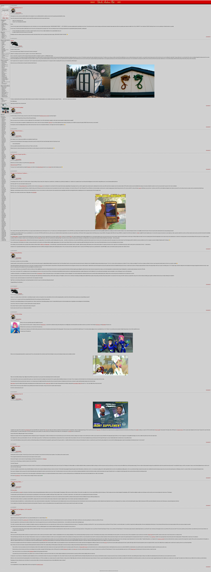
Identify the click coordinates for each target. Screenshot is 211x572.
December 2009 (4, 189)
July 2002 (3, 237)
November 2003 (4, 234)
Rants (2, 27)
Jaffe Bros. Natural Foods (5, 92)
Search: (2, 5)
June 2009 (3, 193)
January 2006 (3, 222)
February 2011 (3, 179)
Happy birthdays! (15, 288)
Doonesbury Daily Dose (5, 64)
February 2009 (3, 196)
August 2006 (3, 217)
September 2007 (4, 208)
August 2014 (3, 150)
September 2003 (4, 235)
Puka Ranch (3, 94)
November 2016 (4, 132)
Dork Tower (3, 65)
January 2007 (3, 214)
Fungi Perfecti (3, 89)
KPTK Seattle (3, 48)
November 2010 (4, 181)
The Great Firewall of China (5, 54)
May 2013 (3, 160)
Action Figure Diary (4, 61)
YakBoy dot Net (4, 38)
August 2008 (3, 200)
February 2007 (3, 213)
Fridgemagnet (3, 34)
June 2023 (3, 118)
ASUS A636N (34, 192)
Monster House (133, 549)
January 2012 (3, 171)
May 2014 (3, 152)
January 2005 (3, 231)
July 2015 (3, 143)
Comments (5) (208, 566)
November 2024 (4, 117)
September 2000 (4, 240)
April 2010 (3, 186)
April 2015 (3, 145)
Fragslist (3, 21)
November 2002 (4, 236)
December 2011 (4, 172)
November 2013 (4, 156)
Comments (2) (208, 150)
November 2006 (4, 215)
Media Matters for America (5, 49)
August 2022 (3, 120)
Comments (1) (208, 105)
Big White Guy (3, 33)
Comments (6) (208, 310)
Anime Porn (50, 122)
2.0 (3, 99)
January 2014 (3, 155)
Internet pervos (43, 324)
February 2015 (3, 146)
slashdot (3, 51)
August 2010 (3, 183)
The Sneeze (3, 80)
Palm (60, 236)
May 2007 (3, 211)
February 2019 (3, 126)
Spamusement (3, 74)
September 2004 (4, 233)
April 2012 (3, 169)
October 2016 (3, 133)
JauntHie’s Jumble (4, 35)
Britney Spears (13, 383)
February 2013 (3, 162)
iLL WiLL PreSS (4, 70)
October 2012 (3, 165)
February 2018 (3, 128)
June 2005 (3, 227)
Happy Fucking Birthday (16, 252)
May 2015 (3, 144)
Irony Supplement (4, 23)
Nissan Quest (150, 534)
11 (5, 13)
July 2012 (3, 167)
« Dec (3, 18)
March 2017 (3, 130)
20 (7, 14)
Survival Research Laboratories (4, 75)
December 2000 (4, 239)
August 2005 (3, 226)
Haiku (2, 22)
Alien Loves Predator (4, 62)
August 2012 (3, 166)
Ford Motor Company (39, 564)
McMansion (65, 549)
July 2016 (3, 134)
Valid (3, 101)
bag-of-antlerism (75, 383)
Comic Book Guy (17, 475)
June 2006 (3, 219)
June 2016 (3, 135)
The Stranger (3, 57)
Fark (2, 45)
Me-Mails (3, 25)
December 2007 (4, 206)
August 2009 (3, 192)
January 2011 (3, 180)
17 (4, 14)
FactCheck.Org (4, 44)
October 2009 (3, 190)
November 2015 (4, 140)
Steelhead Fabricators (4, 96)
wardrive (140, 188)
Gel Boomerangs (4, 90)
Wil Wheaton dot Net (4, 36)
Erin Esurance (98, 324)
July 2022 (3, 121)
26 (6, 15)
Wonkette (3, 37)
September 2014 (4, 149)
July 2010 (3, 184)
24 (4, 15)
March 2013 (3, 161)
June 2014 (3, 151)
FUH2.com (3, 68)
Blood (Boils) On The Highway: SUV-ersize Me (21, 509)
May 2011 (3, 177)
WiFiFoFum (42, 244)
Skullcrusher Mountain (14, 164)
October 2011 (3, 173)
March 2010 (3, 187)
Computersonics (4, 88)
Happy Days (98, 429)
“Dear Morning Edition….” (17, 481)
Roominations (16, 160)
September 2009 (4, 191)
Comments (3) (208, 36)
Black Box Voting (4, 41)
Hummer (105, 542)
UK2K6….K (3, 30)
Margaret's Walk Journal (5, 24)
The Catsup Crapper (4, 76)
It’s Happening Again (15, 446)
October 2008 (3, 199)
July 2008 (3, 201)
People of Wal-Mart (4, 73)
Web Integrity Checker (5, 58)
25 (5, 15)
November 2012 (4, 164)
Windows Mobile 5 (15, 236)
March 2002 (3, 238)
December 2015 (4, 139)
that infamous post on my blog (44, 115)
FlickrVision (3, 67)
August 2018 (3, 127)
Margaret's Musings (17, 294)
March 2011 (3, 178)
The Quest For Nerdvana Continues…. (19, 173)
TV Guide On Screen (180, 429)
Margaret (20, 45)
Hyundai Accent (31, 551)
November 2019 (4, 123)
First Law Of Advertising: (16, 314)
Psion (71, 236)
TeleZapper (44, 458)
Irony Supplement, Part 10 (17, 394)
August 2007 (3, 209)
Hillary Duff (80, 383)
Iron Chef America (27, 429)
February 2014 (3, 154)
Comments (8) (208, 284)
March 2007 (3, 212)
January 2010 (3, 188)
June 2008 (3, 202)
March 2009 (3, 195)
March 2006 (3, 221)
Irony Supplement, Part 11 (17, 7)
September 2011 (4, 174)
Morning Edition (14, 490)
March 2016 (3, 137)
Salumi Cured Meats (4, 95)
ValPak (137, 429)
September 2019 (4, 124)
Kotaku (2, 47)
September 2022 (4, 119)
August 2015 (3, 142)
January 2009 (3, 197)
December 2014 (4, 148)
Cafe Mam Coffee (4, 87)
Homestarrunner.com (4, 69)
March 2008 (3, 204)
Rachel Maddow (4, 50)
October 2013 (3, 157)
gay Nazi (70, 431)
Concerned (3, 63)
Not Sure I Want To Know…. (17, 130)
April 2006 (3, 220)
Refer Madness (4, 28)
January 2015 (3, 147)
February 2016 (3, 138)
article (21, 492)
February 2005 (3, 230)
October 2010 (3, 182)
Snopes (3, 52)
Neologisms (3, 26)
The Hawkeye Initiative (5, 79)
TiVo (46, 429)
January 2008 (3, 205)
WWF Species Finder (4, 83)
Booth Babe (104, 324)
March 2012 (3, 170)
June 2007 (3, 210)
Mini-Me (39, 237)
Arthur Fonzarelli (157, 429)
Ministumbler (47, 244)
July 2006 (3, 218)
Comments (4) (208, 248)
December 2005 (4, 223)
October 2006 (3, 216)
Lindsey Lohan (48, 383)
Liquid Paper (153, 536)
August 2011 (3, 175)
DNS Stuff (3, 42)
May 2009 (3, 194)
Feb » (7, 18)
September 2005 (4, 225)
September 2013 (4, 158)
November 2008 (4, 198)
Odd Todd (3, 72)
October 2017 (3, 129)
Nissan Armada (45, 540)
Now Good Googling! (17, 107)
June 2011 (3, 176)
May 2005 (3, 228)
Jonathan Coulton (32, 162)
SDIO (138, 232)
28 (8, 15)
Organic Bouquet (4, 93)
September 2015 (4, 141)
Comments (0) (208, 126)
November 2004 (4, 232)
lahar (75, 549)
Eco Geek (3, 43)
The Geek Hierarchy (4, 77)
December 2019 (4, 122)
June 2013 (3, 159)
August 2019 (3, 125)
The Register (3, 55)
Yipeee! (12, 40)
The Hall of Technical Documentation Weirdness (5, 78)
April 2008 (3, 203)
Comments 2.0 (4, 100)
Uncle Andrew (18, 12)
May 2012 (3, 168)
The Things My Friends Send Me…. (19, 154)
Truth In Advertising (4, 29)
